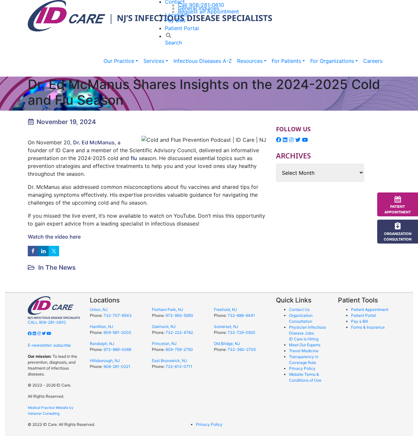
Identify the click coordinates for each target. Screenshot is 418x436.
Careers (372, 61)
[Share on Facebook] (33, 251)
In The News (57, 267)
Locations (177, 14)
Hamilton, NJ (101, 326)
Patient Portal (182, 28)
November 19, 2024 (66, 122)
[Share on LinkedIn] (43, 251)
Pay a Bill (359, 321)
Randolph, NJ (102, 343)
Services (153, 61)
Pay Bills (175, 20)
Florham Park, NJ (167, 309)
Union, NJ (99, 309)
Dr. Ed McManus (94, 142)
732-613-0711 (179, 366)
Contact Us (299, 309)
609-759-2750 (179, 349)
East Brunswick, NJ (169, 360)
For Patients (286, 61)
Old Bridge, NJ (227, 343)
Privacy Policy (302, 368)
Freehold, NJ (225, 309)
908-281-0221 (117, 366)
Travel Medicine (303, 350)
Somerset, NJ (226, 326)
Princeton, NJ (164, 343)
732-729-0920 (241, 332)
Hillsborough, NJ (105, 360)
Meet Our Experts (304, 344)
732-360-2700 (242, 349)
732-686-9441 (241, 315)
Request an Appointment (208, 11)
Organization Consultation (397, 236)
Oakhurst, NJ (164, 326)
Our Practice (119, 61)
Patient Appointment (369, 309)
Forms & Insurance (368, 327)
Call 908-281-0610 (201, 5)
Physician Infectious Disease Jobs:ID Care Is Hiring (307, 333)
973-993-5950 (179, 315)
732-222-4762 (179, 332)
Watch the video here (54, 236)
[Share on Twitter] (54, 251)
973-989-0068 (117, 349)
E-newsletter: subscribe (49, 345)
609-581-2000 (117, 332)
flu (134, 158)
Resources (250, 61)
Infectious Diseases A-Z (202, 61)
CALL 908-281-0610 (47, 322)
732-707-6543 (118, 315)
